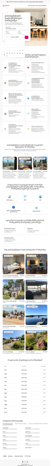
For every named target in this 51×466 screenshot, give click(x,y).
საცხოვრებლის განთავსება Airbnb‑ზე (37, 5)
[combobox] (16, 28)
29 (20, 53)
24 (7, 53)
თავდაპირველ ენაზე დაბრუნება (36, 1)
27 (14, 53)
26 (12, 53)
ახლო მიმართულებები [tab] (8, 423)
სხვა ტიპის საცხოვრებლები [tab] (21, 423)
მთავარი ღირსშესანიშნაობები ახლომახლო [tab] (38, 423)
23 (22, 50)
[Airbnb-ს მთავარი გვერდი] (6, 5)
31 (7, 55)
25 (9, 53)
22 (20, 50)
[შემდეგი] (27, 154)
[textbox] (11, 33)
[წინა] (23, 154)
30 (22, 53)
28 (17, 53)
